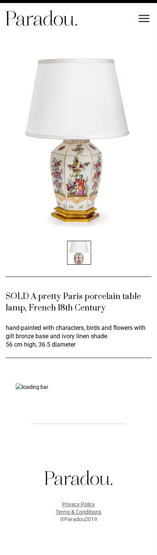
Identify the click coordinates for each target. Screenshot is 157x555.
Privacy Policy (78, 504)
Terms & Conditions (78, 512)
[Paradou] (41, 17)
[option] (78, 139)
